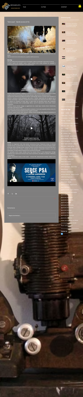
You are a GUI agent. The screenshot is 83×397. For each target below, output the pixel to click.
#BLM (62, 113)
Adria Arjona (64, 169)
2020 (71, 126)
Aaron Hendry (64, 138)
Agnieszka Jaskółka (66, 202)
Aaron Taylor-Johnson (67, 143)
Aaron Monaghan (65, 141)
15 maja (76, 118)
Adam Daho (64, 151)
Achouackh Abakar (66, 149)
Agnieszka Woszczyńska (67, 215)
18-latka (68, 120)
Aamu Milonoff (65, 136)
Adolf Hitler (74, 166)
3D (61, 133)
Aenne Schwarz (65, 179)
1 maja (72, 113)
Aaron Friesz (73, 136)
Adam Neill (71, 159)
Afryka (69, 182)
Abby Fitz (76, 143)
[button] (79, 5)
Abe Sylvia (63, 146)
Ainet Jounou (64, 223)
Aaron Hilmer (73, 138)
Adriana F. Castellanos (67, 172)
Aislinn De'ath (72, 223)
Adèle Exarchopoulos (66, 177)
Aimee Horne (64, 220)
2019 (68, 126)
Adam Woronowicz (66, 161)
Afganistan (73, 179)
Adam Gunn (73, 154)
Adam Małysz (64, 156)
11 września (64, 118)
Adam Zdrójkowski (66, 164)
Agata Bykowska (65, 187)
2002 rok (63, 126)
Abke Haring (70, 146)
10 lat (69, 115)
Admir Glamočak (65, 166)
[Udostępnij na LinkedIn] (16, 193)
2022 (62, 128)
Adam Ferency (65, 154)
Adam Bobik (75, 149)
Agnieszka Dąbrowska (67, 197)
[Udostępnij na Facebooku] (8, 193)
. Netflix (67, 113)
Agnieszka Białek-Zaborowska (69, 192)
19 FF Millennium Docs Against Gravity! (70, 123)
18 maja (63, 120)
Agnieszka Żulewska (66, 218)
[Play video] (31, 79)
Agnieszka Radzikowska (67, 205)
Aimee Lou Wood (73, 220)
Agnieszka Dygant (66, 195)
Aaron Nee (74, 141)
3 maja (66, 128)
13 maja (70, 118)
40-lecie (65, 133)
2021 (75, 126)
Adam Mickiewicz (73, 156)
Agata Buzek (73, 184)
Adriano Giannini (65, 174)
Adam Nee (64, 159)
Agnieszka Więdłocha (66, 213)
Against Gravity (65, 184)
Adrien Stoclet (75, 174)
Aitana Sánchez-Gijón (67, 225)
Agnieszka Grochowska (67, 200)
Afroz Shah (64, 182)
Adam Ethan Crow (73, 151)
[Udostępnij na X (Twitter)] (12, 193)
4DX (70, 133)
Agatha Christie (65, 189)
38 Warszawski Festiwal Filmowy (69, 131)
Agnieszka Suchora (66, 210)
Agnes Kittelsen (74, 189)
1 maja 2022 (64, 115)
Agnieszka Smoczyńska (67, 207)
